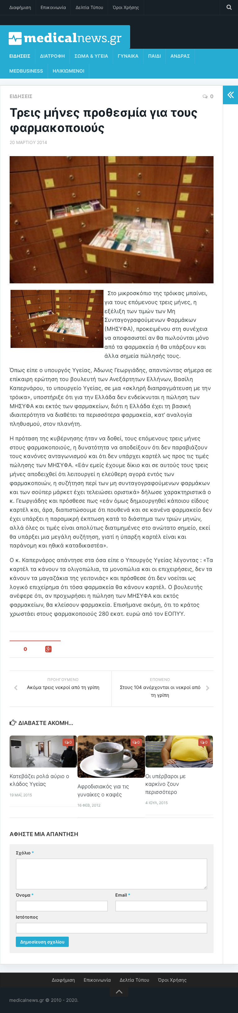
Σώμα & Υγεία (91, 56)
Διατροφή (52, 56)
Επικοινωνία (53, 7)
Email (122, 895)
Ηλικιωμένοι (68, 71)
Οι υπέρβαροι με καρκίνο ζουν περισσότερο (165, 784)
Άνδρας (180, 56)
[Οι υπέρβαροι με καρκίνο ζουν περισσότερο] (179, 752)
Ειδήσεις (19, 56)
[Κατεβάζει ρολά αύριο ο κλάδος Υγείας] (43, 752)
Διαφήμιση (20, 7)
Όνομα (25, 895)
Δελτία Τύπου (89, 7)
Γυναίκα (128, 56)
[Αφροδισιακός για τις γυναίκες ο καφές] (111, 757)
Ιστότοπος (27, 917)
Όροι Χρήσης (126, 7)
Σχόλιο (25, 852)
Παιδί (154, 56)
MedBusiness (26, 71)
